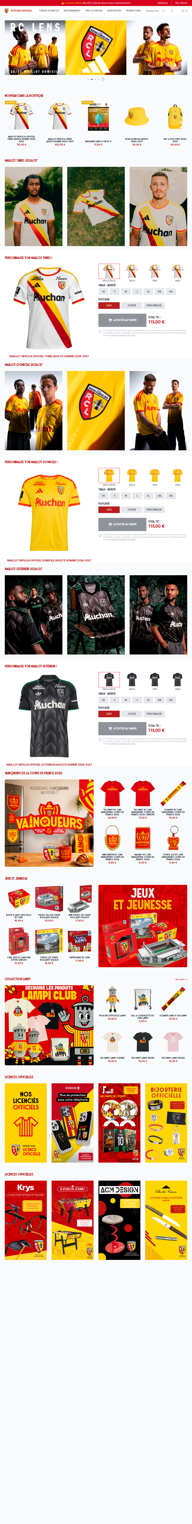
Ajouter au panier (124, 320)
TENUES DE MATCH (49, 10)
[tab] (109, 271)
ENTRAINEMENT (72, 10)
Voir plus (181, 979)
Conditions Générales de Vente (122, 335)
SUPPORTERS (114, 10)
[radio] (103, 291)
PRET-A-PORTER (93, 10)
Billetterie (163, 3)
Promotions (133, 10)
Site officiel (181, 3)
